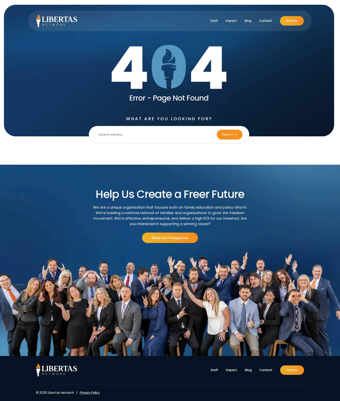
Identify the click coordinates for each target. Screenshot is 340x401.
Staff (214, 20)
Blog (248, 20)
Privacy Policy (90, 392)
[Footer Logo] (56, 370)
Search (228, 134)
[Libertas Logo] (56, 21)
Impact (231, 20)
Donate (292, 20)
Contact (265, 20)
